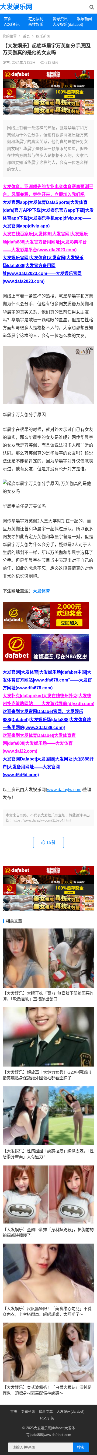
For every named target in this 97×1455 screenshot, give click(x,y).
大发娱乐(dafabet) (63, 24)
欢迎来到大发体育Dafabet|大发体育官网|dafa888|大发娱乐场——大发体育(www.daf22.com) (39, 743)
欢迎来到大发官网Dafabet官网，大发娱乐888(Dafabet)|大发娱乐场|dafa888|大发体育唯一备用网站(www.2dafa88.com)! (47, 719)
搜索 (81, 1447)
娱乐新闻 (84, 19)
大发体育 (41, 591)
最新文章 (46, 1411)
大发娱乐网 (16, 6)
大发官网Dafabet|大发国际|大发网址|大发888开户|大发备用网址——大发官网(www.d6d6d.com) (48, 767)
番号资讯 (60, 19)
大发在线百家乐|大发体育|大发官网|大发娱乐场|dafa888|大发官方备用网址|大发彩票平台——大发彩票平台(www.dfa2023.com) (45, 242)
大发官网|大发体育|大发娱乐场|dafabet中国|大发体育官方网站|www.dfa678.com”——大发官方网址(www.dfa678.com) (47, 680)
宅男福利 (35, 19)
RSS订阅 (47, 1418)
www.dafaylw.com (64, 789)
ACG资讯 (12, 24)
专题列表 (28, 1411)
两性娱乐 (35, 24)
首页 (8, 19)
